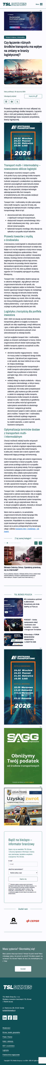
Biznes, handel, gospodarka (11, 1032)
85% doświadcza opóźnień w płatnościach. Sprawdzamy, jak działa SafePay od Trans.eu (33, 603)
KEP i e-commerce (8, 1046)
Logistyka (6, 1050)
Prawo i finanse (7, 1037)
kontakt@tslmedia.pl (9, 1010)
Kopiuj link (32, 96)
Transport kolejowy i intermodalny (15, 37)
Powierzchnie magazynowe (11, 1054)
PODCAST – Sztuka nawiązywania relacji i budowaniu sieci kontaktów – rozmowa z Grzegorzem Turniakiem (32, 624)
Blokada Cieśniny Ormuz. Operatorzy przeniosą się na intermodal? (22, 568)
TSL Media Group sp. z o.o (18, 1061)
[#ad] (23, 21)
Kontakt (23, 969)
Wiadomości (6, 1028)
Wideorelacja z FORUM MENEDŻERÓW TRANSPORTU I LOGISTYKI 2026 (31, 638)
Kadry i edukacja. (8, 1041)
